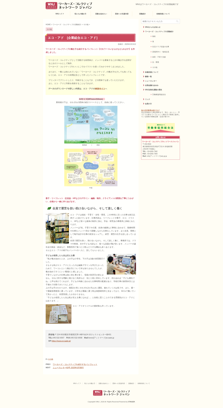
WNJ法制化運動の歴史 (153, 90)
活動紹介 (142, 14)
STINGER (131, 402)
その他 (50, 359)
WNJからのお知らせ (152, 27)
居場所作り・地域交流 (160, 52)
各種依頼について (163, 14)
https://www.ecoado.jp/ (61, 341)
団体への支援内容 (122, 14)
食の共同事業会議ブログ (150, 110)
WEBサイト (100, 88)
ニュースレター (151, 81)
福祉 (154, 36)
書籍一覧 (148, 76)
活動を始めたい (101, 14)
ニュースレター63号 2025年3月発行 (68, 367)
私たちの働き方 (80, 14)
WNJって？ (59, 14)
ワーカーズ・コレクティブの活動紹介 (159, 31)
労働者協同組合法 (159, 94)
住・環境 (155, 62)
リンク (147, 99)
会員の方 (148, 104)
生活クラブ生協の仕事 (160, 47)
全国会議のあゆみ (151, 85)
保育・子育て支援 (159, 57)
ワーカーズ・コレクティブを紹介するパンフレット (75, 364)
